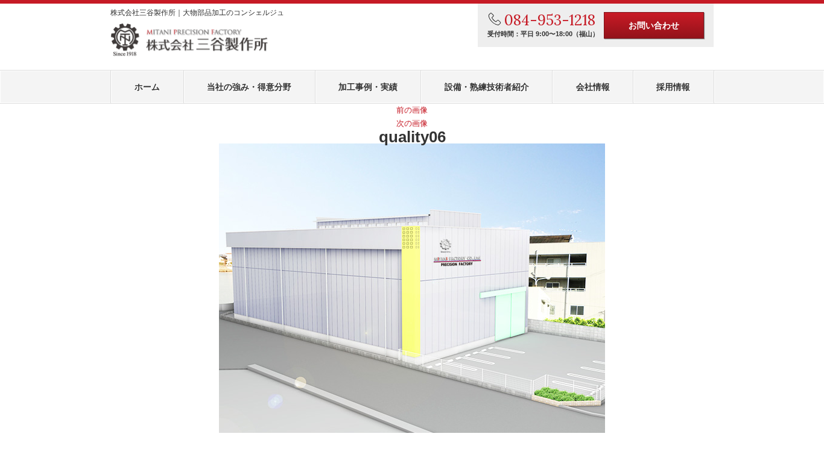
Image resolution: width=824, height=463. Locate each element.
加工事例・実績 (368, 87)
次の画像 (412, 123)
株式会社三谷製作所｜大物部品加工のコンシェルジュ (197, 12)
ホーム (147, 87)
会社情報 (593, 87)
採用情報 (673, 87)
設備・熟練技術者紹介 (487, 87)
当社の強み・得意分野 (249, 87)
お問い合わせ (654, 25)
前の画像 (412, 110)
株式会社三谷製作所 (189, 40)
